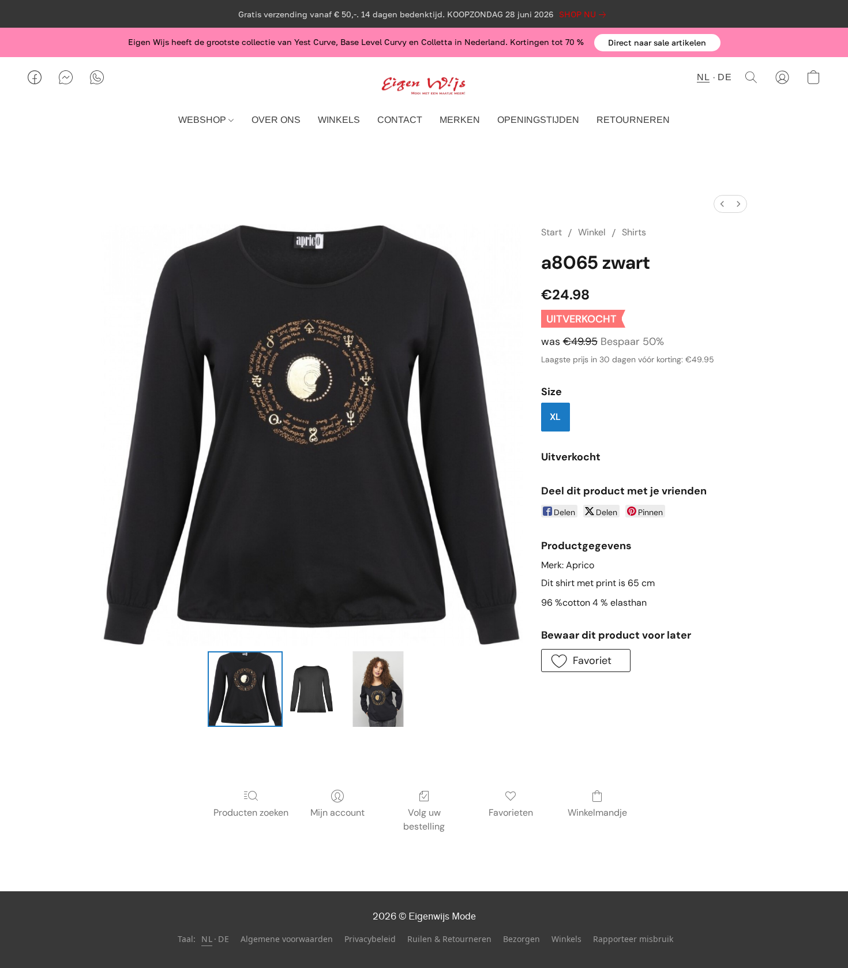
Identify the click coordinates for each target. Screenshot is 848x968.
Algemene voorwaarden (287, 938)
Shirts (634, 232)
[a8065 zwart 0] (245, 688)
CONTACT (399, 120)
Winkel (592, 232)
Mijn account (337, 812)
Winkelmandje (597, 812)
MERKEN (460, 120)
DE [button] (724, 77)
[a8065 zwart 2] (377, 688)
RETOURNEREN (633, 120)
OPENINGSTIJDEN (538, 120)
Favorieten (511, 812)
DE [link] (223, 938)
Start (551, 232)
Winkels (566, 938)
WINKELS (339, 120)
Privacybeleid (370, 938)
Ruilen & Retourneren (449, 938)
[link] (584, 14)
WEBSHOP (203, 120)
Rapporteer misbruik (633, 938)
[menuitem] (722, 204)
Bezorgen (521, 938)
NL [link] (206, 938)
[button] (657, 42)
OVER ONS (276, 120)
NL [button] (703, 77)
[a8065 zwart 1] (311, 688)
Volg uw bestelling (424, 819)
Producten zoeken (250, 812)
